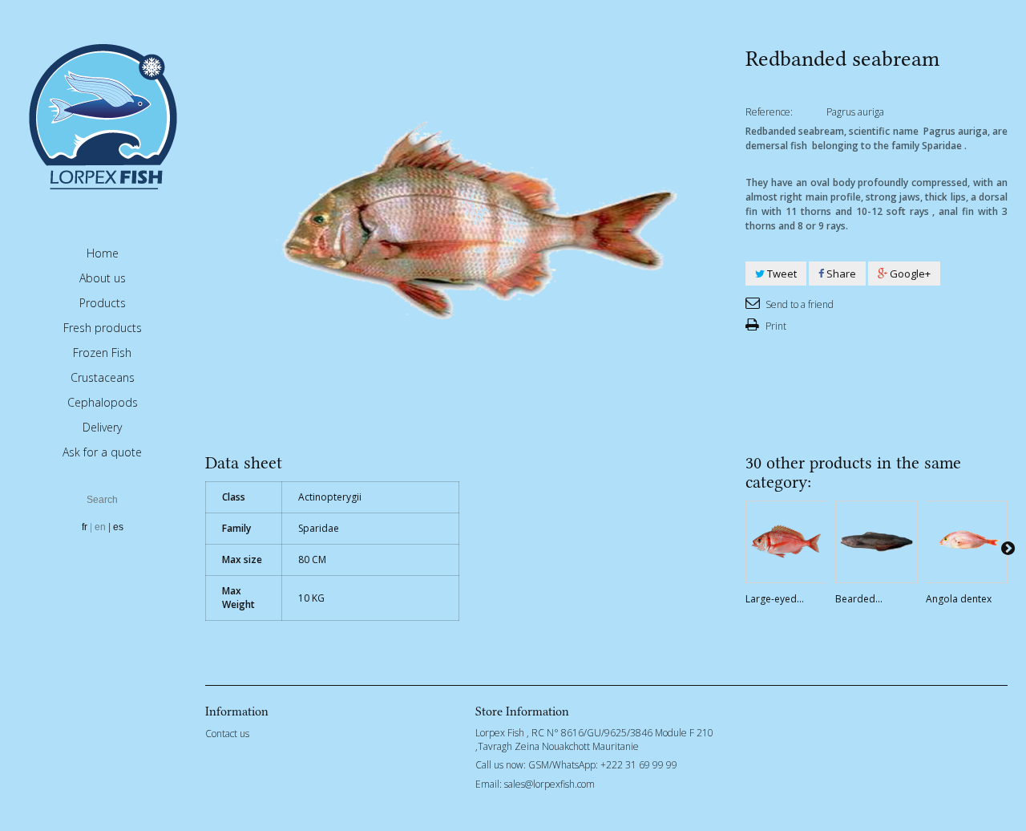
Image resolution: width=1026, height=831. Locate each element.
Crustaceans (103, 377)
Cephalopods (102, 402)
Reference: (769, 112)
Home (103, 253)
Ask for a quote (102, 452)
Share (840, 273)
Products (102, 302)
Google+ (909, 273)
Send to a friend (798, 304)
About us (102, 278)
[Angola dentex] (967, 541)
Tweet (781, 273)
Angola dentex (959, 599)
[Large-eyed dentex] (786, 541)
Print (774, 326)
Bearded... (859, 599)
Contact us (227, 733)
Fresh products (102, 327)
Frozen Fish (102, 352)
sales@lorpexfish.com (549, 784)
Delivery (102, 427)
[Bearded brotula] (876, 541)
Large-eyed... (774, 599)
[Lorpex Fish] (102, 115)
